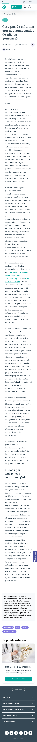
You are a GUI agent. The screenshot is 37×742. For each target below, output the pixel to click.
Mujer (17, 627)
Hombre (24, 627)
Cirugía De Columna (9, 631)
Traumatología (8, 627)
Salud (5, 20)
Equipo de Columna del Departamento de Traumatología (17, 275)
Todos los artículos (10, 14)
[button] (35, 556)
